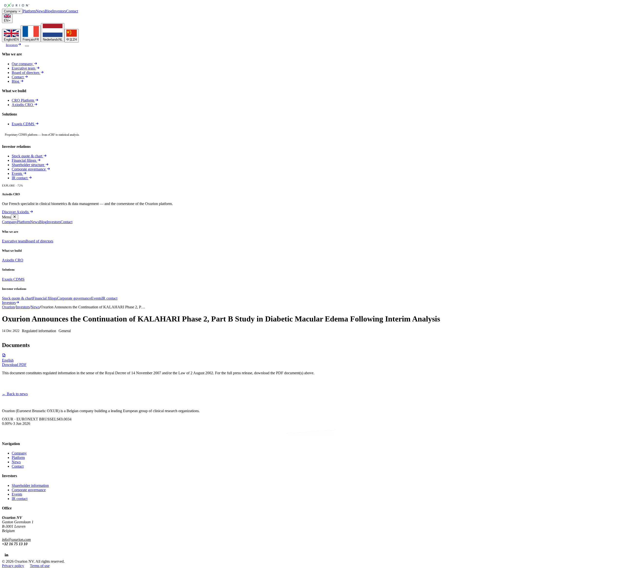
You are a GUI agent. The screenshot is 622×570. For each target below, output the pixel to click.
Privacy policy (13, 566)
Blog (48, 11)
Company (10, 11)
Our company (22, 64)
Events (17, 173)
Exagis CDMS (23, 124)
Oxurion (8, 307)
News (40, 11)
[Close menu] (14, 217)
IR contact (19, 178)
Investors (59, 11)
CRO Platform (23, 100)
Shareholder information (30, 485)
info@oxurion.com (16, 539)
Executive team (23, 68)
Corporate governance (29, 169)
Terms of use (40, 566)
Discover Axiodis (15, 212)
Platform (29, 11)
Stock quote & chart (27, 156)
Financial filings (24, 160)
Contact (72, 11)
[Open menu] (27, 46)
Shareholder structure (28, 165)
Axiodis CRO (23, 105)
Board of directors (25, 73)
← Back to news (15, 394)
